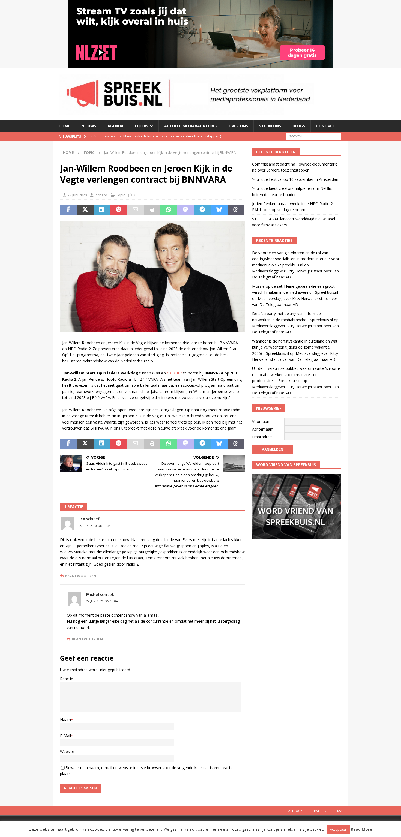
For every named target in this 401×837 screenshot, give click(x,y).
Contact (325, 125)
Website (67, 751)
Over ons (238, 125)
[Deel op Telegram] (202, 210)
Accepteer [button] (338, 829)
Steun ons (270, 125)
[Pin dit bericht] (118, 210)
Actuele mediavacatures (190, 125)
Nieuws (88, 125)
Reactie (66, 678)
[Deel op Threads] (236, 210)
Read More (361, 829)
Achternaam (263, 429)
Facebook (295, 811)
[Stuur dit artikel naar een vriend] (135, 210)
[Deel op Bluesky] (219, 210)
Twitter (319, 811)
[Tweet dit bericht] (85, 210)
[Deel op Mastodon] (185, 210)
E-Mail (65, 735)
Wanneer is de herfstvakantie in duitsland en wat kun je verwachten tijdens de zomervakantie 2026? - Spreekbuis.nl (294, 347)
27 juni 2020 (77, 195)
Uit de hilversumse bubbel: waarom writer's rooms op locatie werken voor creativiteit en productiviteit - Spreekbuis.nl (296, 374)
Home (64, 125)
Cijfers (141, 125)
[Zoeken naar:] (313, 136)
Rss (339, 811)
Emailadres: (262, 436)
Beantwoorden (80, 576)
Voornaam (261, 421)
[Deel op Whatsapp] (168, 210)
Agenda (115, 125)
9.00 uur (174, 373)
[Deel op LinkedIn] (102, 210)
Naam (65, 719)
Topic (120, 195)
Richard (101, 195)
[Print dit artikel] (152, 210)
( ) (156, 136)
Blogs (298, 125)
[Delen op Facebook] (68, 210)
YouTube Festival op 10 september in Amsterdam (296, 179)
